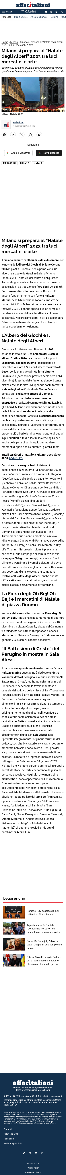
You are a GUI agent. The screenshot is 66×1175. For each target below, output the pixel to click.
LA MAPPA (16, 457)
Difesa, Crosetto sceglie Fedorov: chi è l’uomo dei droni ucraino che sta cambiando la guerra (44, 961)
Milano (14, 42)
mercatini (9, 163)
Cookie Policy (33, 1168)
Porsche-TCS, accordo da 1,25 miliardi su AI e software (43, 912)
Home (5, 42)
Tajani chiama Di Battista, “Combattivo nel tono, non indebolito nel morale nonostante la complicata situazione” (44, 929)
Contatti (8, 1129)
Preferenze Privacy (33, 1172)
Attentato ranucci (39, 17)
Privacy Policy (33, 1163)
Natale (38, 163)
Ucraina (54, 17)
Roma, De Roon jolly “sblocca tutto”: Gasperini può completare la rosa (44, 945)
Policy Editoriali (11, 1134)
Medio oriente (20, 17)
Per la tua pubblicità (13, 1143)
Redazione (18, 122)
